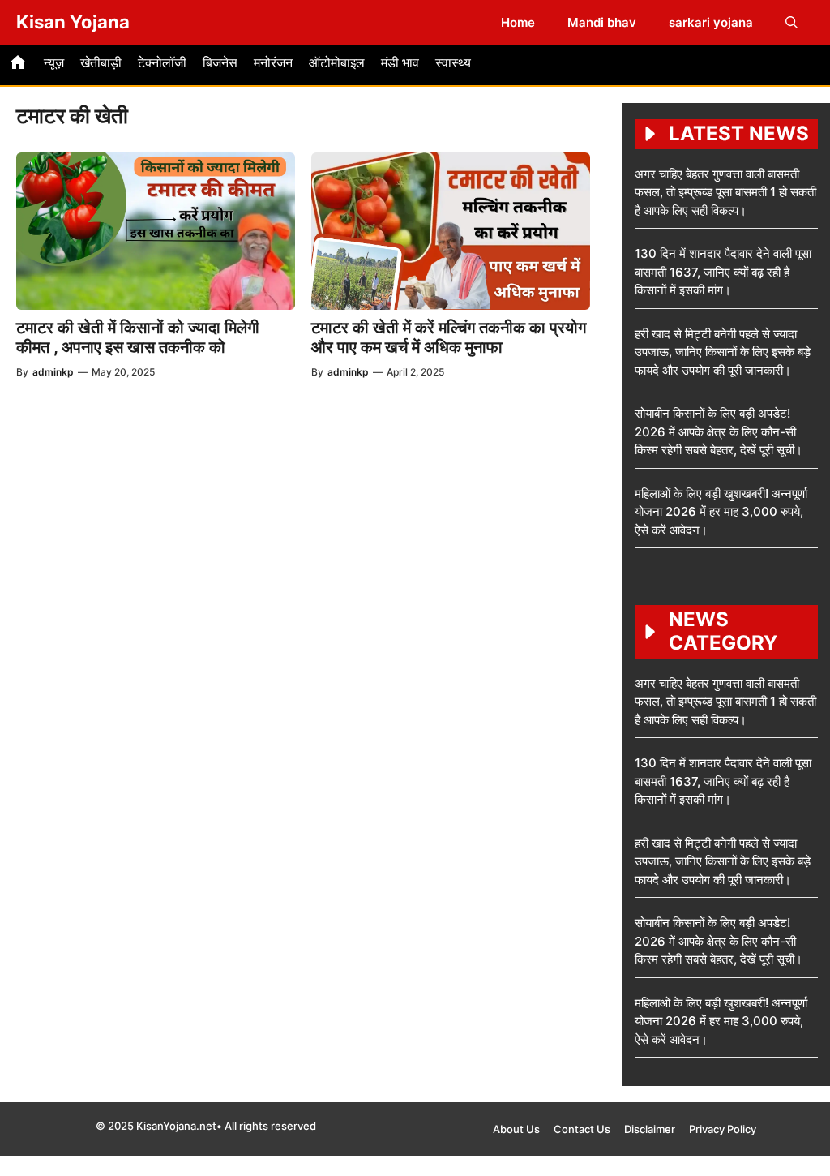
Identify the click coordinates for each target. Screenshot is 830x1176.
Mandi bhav (601, 22)
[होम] (18, 65)
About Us (516, 1128)
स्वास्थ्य (453, 62)
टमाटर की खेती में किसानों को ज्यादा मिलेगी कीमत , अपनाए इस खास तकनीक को (137, 337)
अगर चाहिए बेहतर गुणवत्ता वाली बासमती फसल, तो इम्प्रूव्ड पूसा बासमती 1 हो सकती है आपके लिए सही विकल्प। (725, 192)
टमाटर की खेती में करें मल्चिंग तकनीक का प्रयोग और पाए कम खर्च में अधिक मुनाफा (448, 337)
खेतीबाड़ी (101, 62)
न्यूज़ (54, 62)
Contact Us (582, 1128)
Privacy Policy (722, 1128)
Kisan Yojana (73, 21)
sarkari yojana (711, 22)
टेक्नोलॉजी (162, 62)
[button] (791, 22)
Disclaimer (649, 1128)
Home (518, 22)
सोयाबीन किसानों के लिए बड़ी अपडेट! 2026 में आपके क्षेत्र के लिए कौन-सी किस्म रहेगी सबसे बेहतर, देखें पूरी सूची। (718, 431)
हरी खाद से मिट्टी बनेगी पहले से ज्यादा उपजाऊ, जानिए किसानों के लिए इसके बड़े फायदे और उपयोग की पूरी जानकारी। (723, 352)
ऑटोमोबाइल (337, 62)
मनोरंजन (273, 62)
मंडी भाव (400, 62)
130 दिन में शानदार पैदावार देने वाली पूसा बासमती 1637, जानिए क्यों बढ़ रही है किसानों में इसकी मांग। (723, 272)
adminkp (53, 372)
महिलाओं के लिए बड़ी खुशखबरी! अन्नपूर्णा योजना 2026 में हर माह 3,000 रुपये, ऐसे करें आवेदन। (721, 512)
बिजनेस (220, 62)
